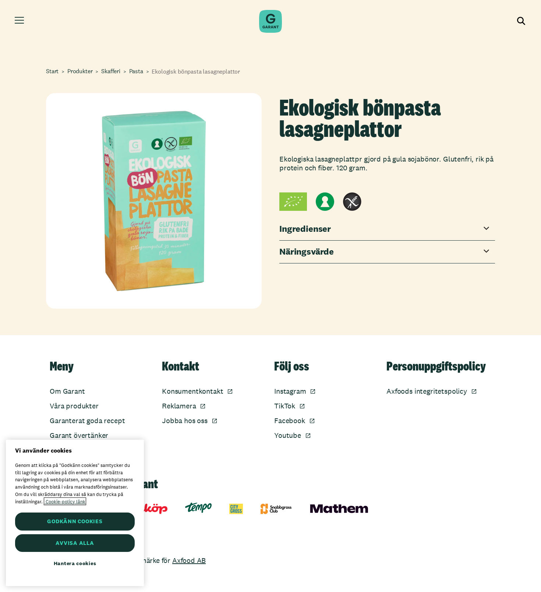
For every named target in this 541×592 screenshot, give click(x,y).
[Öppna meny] (20, 21)
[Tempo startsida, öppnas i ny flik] (198, 508)
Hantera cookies (75, 563)
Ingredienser (305, 229)
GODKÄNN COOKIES (74, 521)
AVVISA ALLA (75, 542)
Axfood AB (189, 560)
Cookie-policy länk (65, 501)
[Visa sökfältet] (520, 21)
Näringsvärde (306, 252)
